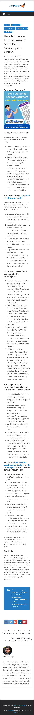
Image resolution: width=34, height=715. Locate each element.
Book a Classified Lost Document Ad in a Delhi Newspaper (17, 465)
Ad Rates (7, 25)
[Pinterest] (24, 622)
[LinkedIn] (20, 622)
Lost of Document (9, 28)
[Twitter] (10, 622)
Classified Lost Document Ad (17, 196)
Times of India (8, 31)
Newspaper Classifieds (22, 28)
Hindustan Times (15, 25)
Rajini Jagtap (19, 56)
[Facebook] (6, 622)
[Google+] (15, 622)
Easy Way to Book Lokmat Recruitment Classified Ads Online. (17, 639)
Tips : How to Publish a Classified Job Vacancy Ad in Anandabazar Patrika (17, 632)
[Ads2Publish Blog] (4, 14)
